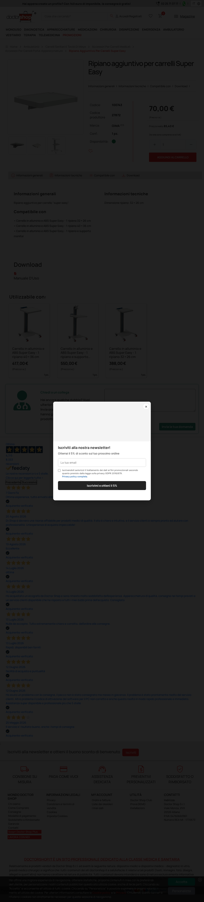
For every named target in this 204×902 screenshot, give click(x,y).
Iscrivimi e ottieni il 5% (102, 485)
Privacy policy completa (74, 476)
